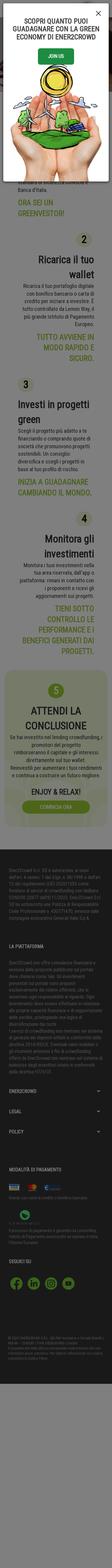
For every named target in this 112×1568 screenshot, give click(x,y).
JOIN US (56, 56)
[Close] (98, 14)
